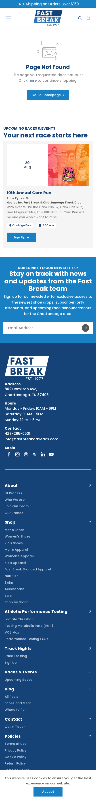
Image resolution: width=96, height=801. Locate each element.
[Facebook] (9, 454)
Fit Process (13, 493)
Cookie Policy (15, 757)
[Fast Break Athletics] (48, 18)
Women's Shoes (17, 536)
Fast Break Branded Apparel (28, 569)
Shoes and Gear (18, 703)
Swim (9, 582)
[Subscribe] (85, 328)
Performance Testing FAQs (26, 639)
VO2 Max (12, 632)
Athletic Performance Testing (36, 611)
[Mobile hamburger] (8, 18)
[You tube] (51, 454)
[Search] (80, 17)
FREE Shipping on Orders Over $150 (48, 3)
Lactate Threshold (20, 619)
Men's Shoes (15, 530)
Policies (13, 736)
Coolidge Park (21, 225)
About (11, 485)
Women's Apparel (19, 556)
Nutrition (12, 576)
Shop (10, 522)
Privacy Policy (16, 750)
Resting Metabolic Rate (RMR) (29, 625)
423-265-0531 (17, 433)
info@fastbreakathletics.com (31, 439)
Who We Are (15, 499)
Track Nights (18, 648)
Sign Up (11, 662)
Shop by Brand (17, 602)
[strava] (34, 454)
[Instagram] (17, 454)
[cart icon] (88, 17)
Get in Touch (15, 726)
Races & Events (21, 672)
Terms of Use (15, 743)
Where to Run (16, 709)
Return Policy (15, 763)
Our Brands (14, 513)
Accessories (15, 589)
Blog (9, 689)
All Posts (12, 696)
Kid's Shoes (14, 543)
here (33, 80)
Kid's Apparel (15, 563)
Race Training (16, 656)
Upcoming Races (18, 679)
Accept (48, 791)
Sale (8, 595)
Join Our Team (17, 506)
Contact (13, 719)
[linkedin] (43, 454)
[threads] (26, 454)
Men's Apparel (16, 549)
